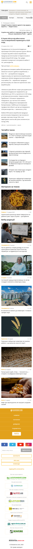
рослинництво (11, 125)
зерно (19, 125)
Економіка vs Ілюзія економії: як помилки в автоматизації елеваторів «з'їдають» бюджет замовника (20, 12)
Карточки (4, 339)
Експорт (11, 18)
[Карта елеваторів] (16, 434)
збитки (3, 125)
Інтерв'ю (3, 277)
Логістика (20, 18)
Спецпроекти (5, 245)
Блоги (3, 369)
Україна (3, 18)
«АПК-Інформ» (14, 66)
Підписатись (26, 450)
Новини (3, 212)
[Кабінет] (16, 437)
